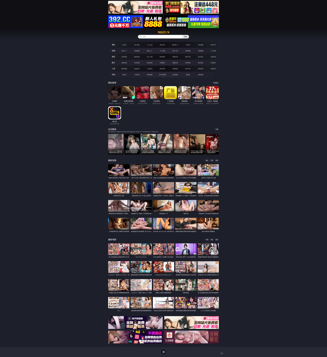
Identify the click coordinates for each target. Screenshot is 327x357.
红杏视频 (175, 75)
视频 (113, 51)
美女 (207, 160)
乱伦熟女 (200, 57)
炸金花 (188, 45)
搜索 (185, 37)
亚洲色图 (137, 63)
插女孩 (124, 75)
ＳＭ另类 (213, 51)
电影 (113, 57)
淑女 (212, 239)
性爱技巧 (213, 69)
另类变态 (213, 57)
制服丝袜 (175, 57)
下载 (217, 129)
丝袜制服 (188, 51)
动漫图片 (162, 63)
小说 (113, 69)
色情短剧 (200, 75)
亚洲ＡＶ (124, 51)
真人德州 (137, 45)
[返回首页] (222, 353)
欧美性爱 (162, 57)
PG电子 (124, 45)
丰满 (207, 239)
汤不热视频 (162, 75)
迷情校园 (175, 69)
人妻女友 (149, 69)
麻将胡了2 (175, 45)
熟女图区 (200, 63)
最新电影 (112, 239)
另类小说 (188, 69)
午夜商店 (137, 75)
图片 (113, 63)
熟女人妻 (175, 51)
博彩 (113, 45)
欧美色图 (149, 63)
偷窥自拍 (124, 63)
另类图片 (213, 63)
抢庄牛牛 (213, 45)
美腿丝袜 (175, 63)
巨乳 (212, 160)
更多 (217, 160)
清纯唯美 (188, 63)
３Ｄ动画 (162, 51)
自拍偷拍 (137, 51)
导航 (113, 74)
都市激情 (124, 69)
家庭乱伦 (137, 69)
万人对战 (149, 45)
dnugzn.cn (163, 32)
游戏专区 (162, 45)
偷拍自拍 (137, 57)
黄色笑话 (200, 69)
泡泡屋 (188, 75)
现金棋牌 (200, 45)
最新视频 (112, 160)
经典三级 (188, 57)
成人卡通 (149, 57)
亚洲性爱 (124, 57)
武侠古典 (162, 69)
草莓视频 (149, 75)
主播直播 (200, 51)
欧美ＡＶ (149, 51)
